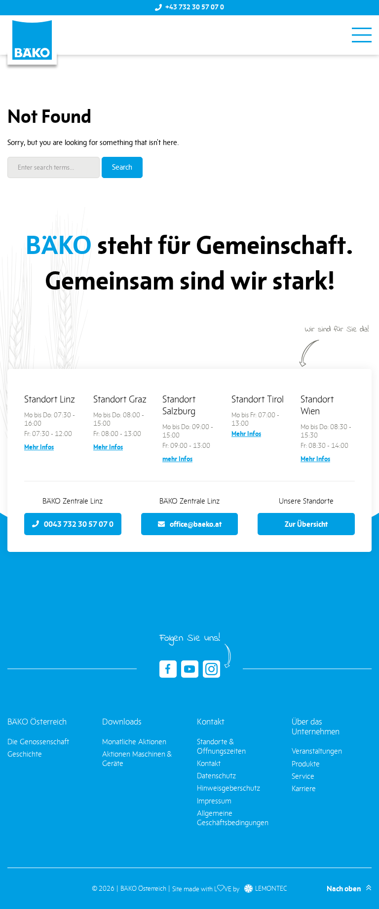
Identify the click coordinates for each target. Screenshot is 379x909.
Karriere (304, 788)
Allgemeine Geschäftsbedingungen (232, 817)
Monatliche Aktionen (134, 741)
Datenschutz (216, 775)
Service (303, 776)
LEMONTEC (271, 888)
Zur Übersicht (306, 524)
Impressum (214, 800)
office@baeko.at (196, 524)
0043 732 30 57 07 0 (79, 524)
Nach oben (344, 888)
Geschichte (24, 754)
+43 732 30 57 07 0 (194, 7)
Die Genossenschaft (38, 741)
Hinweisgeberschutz (228, 788)
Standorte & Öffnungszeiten (221, 746)
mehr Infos (177, 459)
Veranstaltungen (317, 751)
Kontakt (209, 763)
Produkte (306, 763)
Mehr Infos (39, 447)
